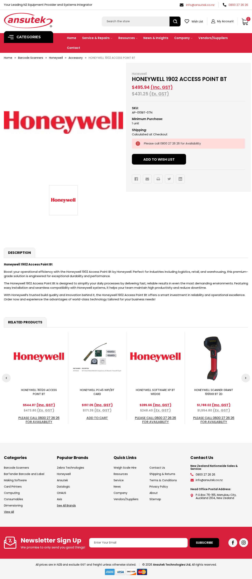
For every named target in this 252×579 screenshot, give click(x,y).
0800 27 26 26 (238, 5)
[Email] (147, 179)
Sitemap (155, 499)
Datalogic (63, 487)
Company (182, 38)
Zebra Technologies (70, 468)
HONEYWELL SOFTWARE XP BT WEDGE (155, 392)
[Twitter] (169, 179)
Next (245, 378)
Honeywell (64, 474)
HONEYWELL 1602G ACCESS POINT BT (39, 392)
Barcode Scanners (16, 468)
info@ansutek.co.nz (200, 5)
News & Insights (155, 38)
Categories (28, 37)
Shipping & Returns (162, 474)
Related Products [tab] (25, 322)
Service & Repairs (96, 38)
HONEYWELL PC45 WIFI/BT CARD (97, 392)
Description (19, 252)
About (153, 493)
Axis (59, 499)
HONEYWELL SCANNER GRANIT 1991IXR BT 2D (213, 392)
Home (71, 38)
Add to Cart (97, 418)
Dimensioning (13, 505)
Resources (126, 38)
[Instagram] (243, 542)
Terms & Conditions (163, 480)
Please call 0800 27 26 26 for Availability (38, 420)
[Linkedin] (180, 179)
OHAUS (61, 493)
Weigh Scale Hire (125, 468)
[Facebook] (136, 179)
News (117, 487)
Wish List (197, 21)
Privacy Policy (158, 487)
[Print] (158, 179)
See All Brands (66, 505)
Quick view (39, 357)
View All (9, 512)
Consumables (13, 499)
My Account (225, 21)
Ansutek (62, 480)
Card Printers (13, 487)
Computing (12, 493)
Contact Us (157, 468)
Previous (6, 378)
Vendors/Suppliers (213, 38)
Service (119, 480)
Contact (73, 48)
